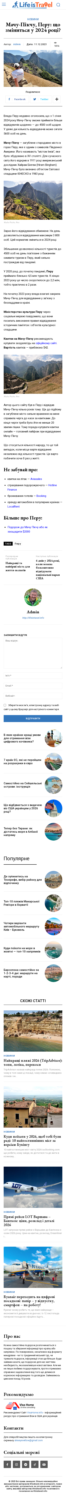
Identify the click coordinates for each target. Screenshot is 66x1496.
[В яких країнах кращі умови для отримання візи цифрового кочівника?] (53, 738)
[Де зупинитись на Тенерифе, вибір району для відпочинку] (53, 880)
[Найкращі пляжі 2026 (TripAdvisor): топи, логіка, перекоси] (33, 1031)
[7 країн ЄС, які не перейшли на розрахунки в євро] (53, 761)
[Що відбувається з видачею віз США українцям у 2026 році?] (53, 808)
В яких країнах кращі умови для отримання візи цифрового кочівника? (22, 738)
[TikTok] (34, 1464)
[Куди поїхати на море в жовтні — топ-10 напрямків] (53, 950)
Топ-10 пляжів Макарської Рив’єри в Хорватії (21, 903)
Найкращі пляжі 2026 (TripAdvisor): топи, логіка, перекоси (33, 1062)
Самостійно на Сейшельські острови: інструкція (23, 785)
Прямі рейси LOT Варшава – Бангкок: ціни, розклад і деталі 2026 (29, 1220)
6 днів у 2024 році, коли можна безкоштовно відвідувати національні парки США (48, 569)
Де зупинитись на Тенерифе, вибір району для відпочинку (23, 880)
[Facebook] (7, 1464)
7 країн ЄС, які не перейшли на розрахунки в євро (22, 761)
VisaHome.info (35, 1412)
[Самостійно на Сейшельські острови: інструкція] (53, 785)
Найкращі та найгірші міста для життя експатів (18, 566)
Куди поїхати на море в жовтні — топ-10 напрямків (22, 950)
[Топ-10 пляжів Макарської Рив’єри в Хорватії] (53, 903)
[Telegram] (25, 1464)
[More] (57, 99)
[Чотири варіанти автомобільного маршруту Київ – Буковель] (53, 926)
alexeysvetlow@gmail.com (28, 1440)
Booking (41, 496)
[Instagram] (16, 1464)
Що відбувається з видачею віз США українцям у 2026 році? (23, 808)
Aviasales (36, 479)
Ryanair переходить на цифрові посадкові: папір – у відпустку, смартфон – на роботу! (29, 1300)
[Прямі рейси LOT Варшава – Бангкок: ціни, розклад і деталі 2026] (33, 1187)
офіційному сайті (46, 343)
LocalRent (14, 506)
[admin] (33, 597)
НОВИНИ (33, 19)
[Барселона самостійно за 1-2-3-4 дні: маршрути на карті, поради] (53, 973)
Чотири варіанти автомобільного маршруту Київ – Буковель (21, 926)
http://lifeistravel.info (33, 617)
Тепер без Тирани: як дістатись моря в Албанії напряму (21, 832)
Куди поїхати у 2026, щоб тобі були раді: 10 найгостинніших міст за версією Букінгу (32, 1140)
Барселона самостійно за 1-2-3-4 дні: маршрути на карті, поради (21, 973)
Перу (18, 543)
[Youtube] (44, 1464)
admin (17, 44)
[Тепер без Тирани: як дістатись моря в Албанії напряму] (53, 832)
